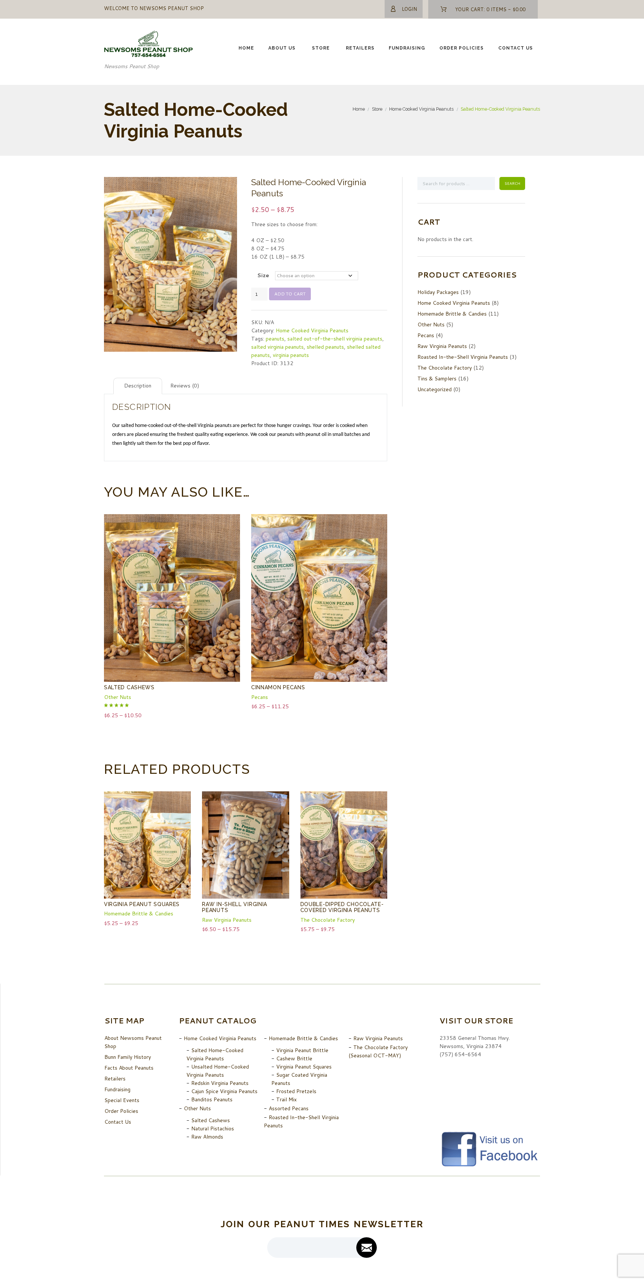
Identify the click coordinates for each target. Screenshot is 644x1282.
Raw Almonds (207, 1136)
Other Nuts (117, 697)
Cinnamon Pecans (278, 687)
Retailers (360, 48)
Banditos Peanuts (212, 1099)
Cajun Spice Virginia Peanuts (224, 1091)
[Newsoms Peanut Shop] (148, 35)
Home (246, 48)
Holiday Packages (438, 292)
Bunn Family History (127, 1057)
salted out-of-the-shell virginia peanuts (334, 338)
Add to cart (290, 294)
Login (409, 9)
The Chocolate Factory (327, 920)
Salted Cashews (129, 687)
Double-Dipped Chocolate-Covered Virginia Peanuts (342, 907)
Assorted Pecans (289, 1108)
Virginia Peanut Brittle (302, 1050)
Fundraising (407, 48)
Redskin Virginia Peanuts (220, 1083)
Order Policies (461, 48)
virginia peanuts (291, 355)
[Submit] (366, 1247)
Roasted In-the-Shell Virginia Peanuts (462, 357)
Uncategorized (434, 389)
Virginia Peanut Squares (142, 904)
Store (321, 48)
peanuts (275, 338)
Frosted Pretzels (296, 1091)
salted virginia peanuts (277, 347)
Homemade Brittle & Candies (138, 913)
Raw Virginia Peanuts (227, 920)
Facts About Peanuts (129, 1068)
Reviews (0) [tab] (184, 385)
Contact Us (515, 48)
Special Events (121, 1100)
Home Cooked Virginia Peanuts (421, 109)
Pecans (259, 697)
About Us (282, 48)
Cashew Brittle (294, 1058)
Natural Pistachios (212, 1128)
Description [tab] (137, 385)
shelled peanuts (325, 347)
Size (263, 275)
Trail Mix (286, 1099)
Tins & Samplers (437, 378)
